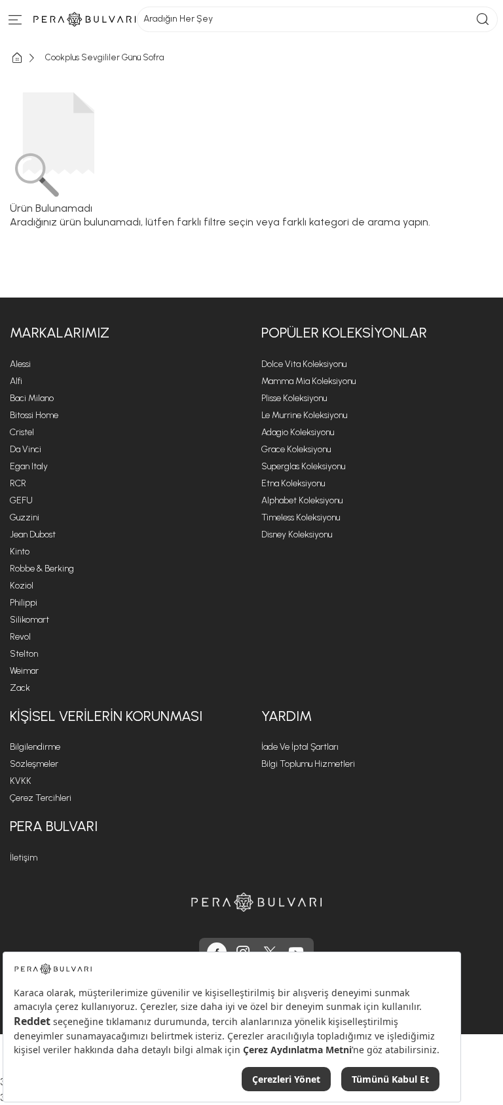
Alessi (20, 364)
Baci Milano (32, 398)
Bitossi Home (34, 415)
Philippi (23, 602)
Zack (20, 687)
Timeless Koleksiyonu (300, 517)
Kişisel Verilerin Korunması (106, 716)
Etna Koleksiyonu (293, 483)
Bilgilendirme (35, 746)
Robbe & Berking (42, 568)
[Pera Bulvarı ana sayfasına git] (256, 902)
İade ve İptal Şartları (300, 746)
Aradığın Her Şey (178, 18)
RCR (18, 483)
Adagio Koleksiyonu (297, 432)
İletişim (23, 857)
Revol (20, 636)
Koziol (21, 585)
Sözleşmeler (34, 763)
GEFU (21, 500)
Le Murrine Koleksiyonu (304, 415)
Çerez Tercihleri (40, 798)
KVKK (20, 780)
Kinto (19, 551)
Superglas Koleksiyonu (303, 466)
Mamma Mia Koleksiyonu (308, 381)
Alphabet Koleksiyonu (302, 500)
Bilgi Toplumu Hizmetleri (308, 763)
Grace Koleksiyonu (296, 449)
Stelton (24, 653)
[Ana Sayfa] (27, 58)
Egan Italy (29, 466)
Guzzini (24, 517)
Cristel (22, 432)
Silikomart (29, 619)
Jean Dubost (33, 534)
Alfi (16, 381)
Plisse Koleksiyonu (294, 398)
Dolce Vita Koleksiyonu (303, 364)
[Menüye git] (15, 22)
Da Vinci (25, 449)
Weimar (24, 670)
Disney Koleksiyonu (296, 534)
